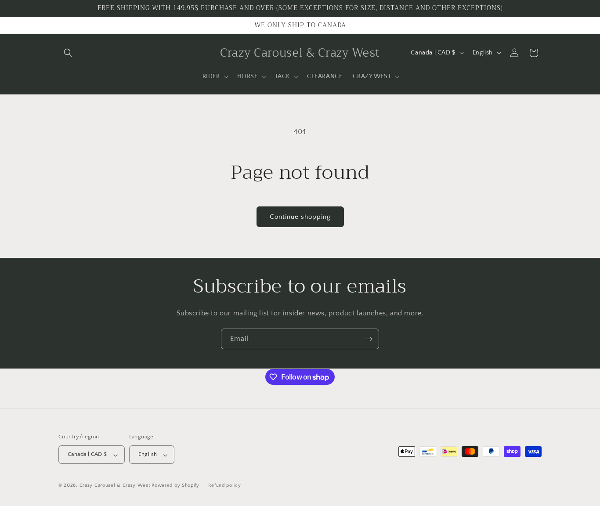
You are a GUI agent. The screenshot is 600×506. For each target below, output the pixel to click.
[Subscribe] (369, 339)
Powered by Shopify (175, 485)
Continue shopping (300, 216)
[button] (68, 52)
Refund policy (224, 485)
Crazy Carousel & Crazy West (115, 485)
